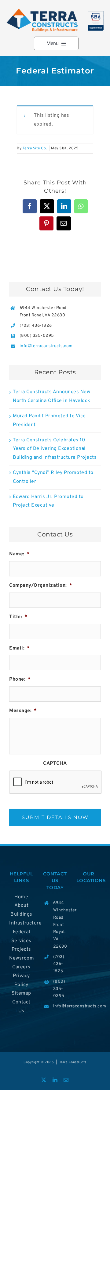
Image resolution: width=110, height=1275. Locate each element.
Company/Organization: (40, 585)
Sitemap (21, 993)
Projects (21, 949)
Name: (19, 554)
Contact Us (21, 1006)
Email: (19, 648)
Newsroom (21, 958)
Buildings (21, 914)
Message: (23, 711)
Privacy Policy (21, 980)
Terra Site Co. (35, 148)
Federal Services (21, 936)
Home (21, 897)
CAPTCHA (55, 763)
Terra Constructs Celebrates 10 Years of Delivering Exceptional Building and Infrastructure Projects (55, 449)
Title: (18, 617)
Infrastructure (21, 923)
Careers (21, 967)
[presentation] (55, 782)
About (21, 906)
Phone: (20, 679)
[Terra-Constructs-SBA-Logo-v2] (55, 10)
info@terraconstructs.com (46, 346)
